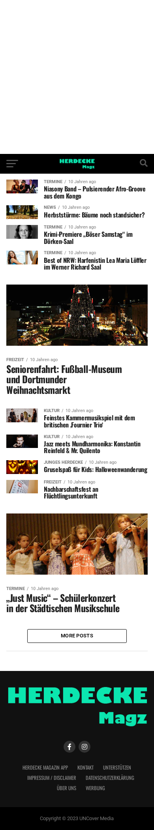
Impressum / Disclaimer (51, 777)
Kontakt (85, 767)
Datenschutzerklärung (110, 777)
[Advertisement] (77, 77)
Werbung (95, 788)
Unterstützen (117, 767)
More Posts (77, 636)
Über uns (66, 788)
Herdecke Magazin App (45, 767)
